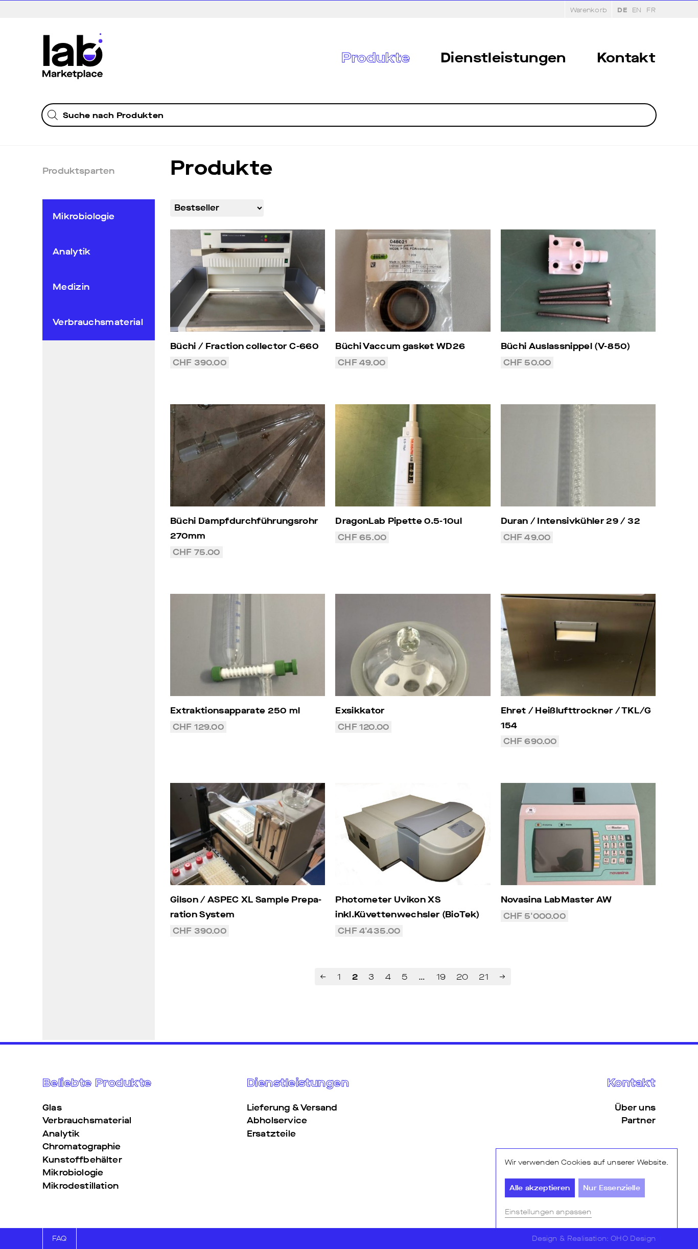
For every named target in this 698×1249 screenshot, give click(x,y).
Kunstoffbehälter (82, 1160)
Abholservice (277, 1120)
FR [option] (651, 10)
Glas (52, 1108)
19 (441, 977)
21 (483, 977)
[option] (637, 10)
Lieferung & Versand (292, 1108)
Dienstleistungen (503, 58)
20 (462, 977)
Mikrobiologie (83, 216)
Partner (638, 1120)
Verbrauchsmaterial (98, 322)
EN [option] (637, 10)
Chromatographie (81, 1146)
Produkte (375, 58)
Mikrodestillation (80, 1186)
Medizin (71, 287)
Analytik (72, 252)
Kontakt (626, 58)
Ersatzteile (271, 1134)
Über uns (635, 1108)
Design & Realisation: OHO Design (594, 1238)
